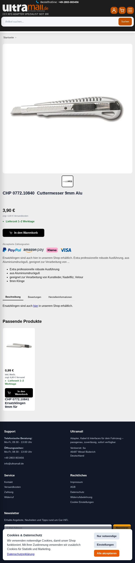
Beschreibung (13, 297)
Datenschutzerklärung (20, 554)
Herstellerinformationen (60, 297)
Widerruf (9, 497)
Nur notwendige (107, 536)
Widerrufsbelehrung (81, 497)
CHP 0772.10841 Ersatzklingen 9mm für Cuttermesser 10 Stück (17, 403)
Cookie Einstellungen (82, 502)
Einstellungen (105, 544)
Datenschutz (77, 492)
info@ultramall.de (14, 463)
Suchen (125, 21)
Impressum (76, 482)
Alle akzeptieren (107, 553)
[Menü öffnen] (130, 10)
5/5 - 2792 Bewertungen (70, 2)
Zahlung (8, 492)
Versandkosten (12, 487)
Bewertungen (34, 297)
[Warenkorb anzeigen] (122, 10)
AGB (72, 487)
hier (35, 305)
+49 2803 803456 (14, 457)
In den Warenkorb (26, 232)
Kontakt (8, 482)
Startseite (8, 37)
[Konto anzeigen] (114, 10)
